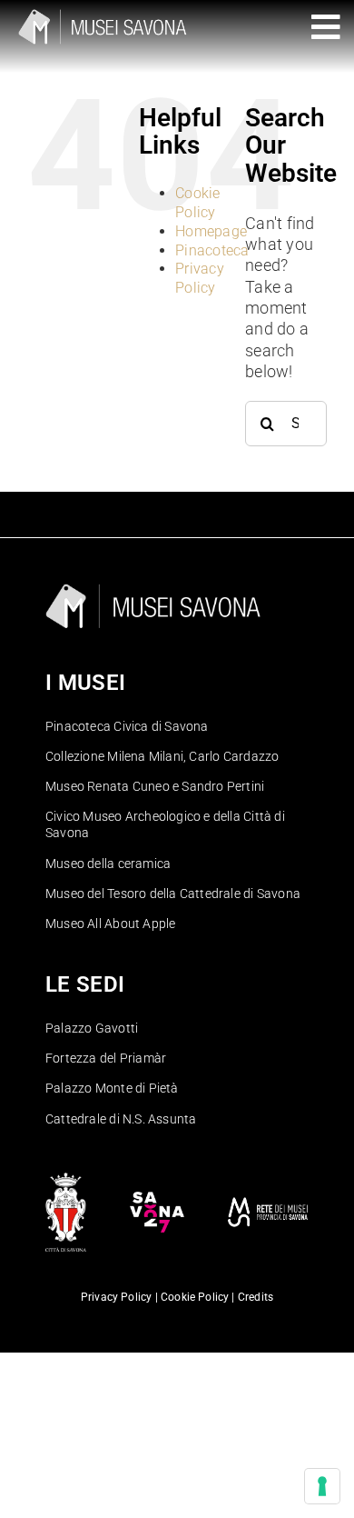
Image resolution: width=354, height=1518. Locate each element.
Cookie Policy (198, 203)
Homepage (211, 231)
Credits (255, 1297)
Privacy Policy (199, 278)
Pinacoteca (212, 250)
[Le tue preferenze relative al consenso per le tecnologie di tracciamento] (322, 1486)
